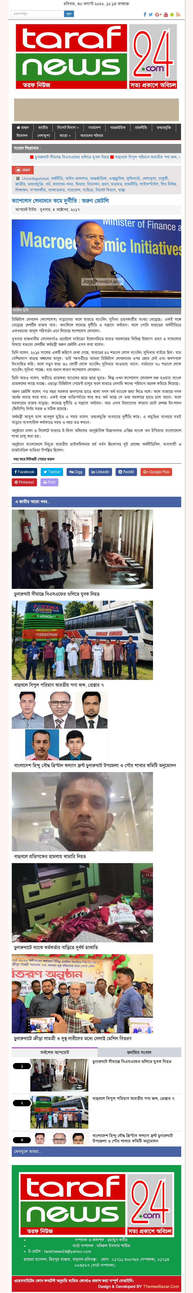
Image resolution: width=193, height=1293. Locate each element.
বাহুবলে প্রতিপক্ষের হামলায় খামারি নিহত (50, 857)
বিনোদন (22, 135)
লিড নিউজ (168, 184)
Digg (78, 472)
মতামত (116, 184)
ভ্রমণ (105, 184)
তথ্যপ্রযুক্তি (164, 127)
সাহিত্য (88, 190)
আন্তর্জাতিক (117, 127)
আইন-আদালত (76, 178)
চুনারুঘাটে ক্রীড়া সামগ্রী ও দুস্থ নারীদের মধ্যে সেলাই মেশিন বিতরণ (73, 1039)
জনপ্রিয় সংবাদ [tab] (139, 1052)
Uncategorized (35, 178)
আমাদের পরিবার (91, 135)
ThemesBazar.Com (161, 1286)
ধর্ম (48, 184)
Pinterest (26, 482)
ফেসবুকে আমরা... (28, 1151)
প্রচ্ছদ (24, 127)
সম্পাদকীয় (38, 190)
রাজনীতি (141, 127)
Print (51, 482)
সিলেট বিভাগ (66, 127)
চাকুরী (163, 178)
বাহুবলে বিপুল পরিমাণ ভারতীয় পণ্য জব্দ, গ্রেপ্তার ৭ (122, 157)
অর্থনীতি (57, 178)
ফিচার (80, 184)
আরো (64, 135)
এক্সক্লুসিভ (116, 178)
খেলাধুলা (43, 135)
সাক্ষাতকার (56, 190)
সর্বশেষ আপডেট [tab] (54, 1052)
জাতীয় (43, 127)
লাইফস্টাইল (149, 184)
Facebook (25, 472)
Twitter (53, 472)
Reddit (128, 472)
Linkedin (102, 472)
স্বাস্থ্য (121, 190)
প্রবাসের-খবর (63, 184)
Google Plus (158, 472)
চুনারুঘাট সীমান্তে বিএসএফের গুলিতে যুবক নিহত (40, 157)
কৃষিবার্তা (133, 178)
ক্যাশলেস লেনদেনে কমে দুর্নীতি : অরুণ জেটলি (60, 200)
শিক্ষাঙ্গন (21, 190)
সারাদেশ (94, 127)
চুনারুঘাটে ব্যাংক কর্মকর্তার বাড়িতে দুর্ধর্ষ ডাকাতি (56, 948)
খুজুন (69, 14)
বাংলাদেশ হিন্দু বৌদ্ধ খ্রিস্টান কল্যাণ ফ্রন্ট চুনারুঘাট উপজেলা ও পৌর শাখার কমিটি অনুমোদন (95, 766)
